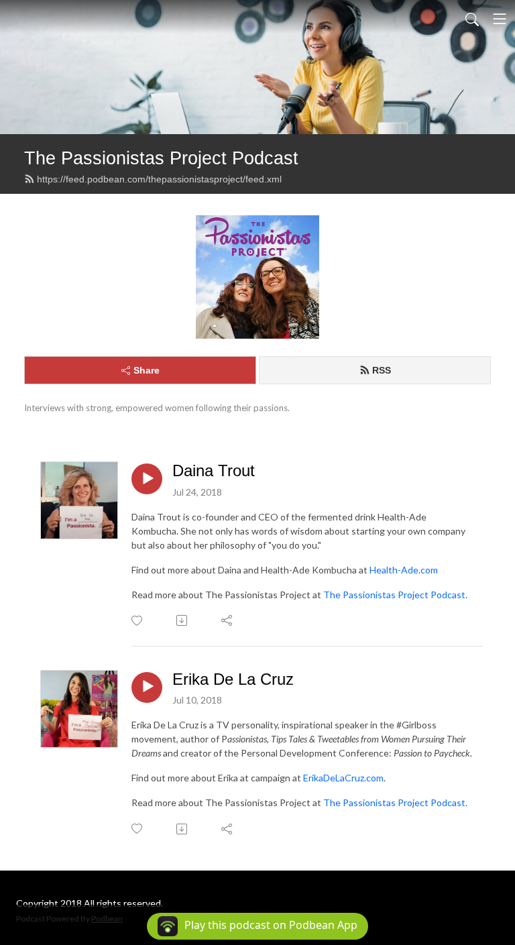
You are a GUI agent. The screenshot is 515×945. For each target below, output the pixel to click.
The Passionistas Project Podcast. (395, 594)
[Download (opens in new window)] (182, 620)
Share (146, 370)
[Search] (472, 18)
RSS (381, 370)
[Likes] (138, 621)
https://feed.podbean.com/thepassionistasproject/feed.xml (159, 179)
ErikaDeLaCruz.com (343, 777)
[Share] (227, 620)
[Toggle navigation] (499, 19)
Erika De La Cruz (233, 679)
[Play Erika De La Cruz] (146, 687)
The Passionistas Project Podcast (161, 158)
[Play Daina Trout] (146, 478)
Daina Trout (213, 470)
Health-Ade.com (403, 569)
